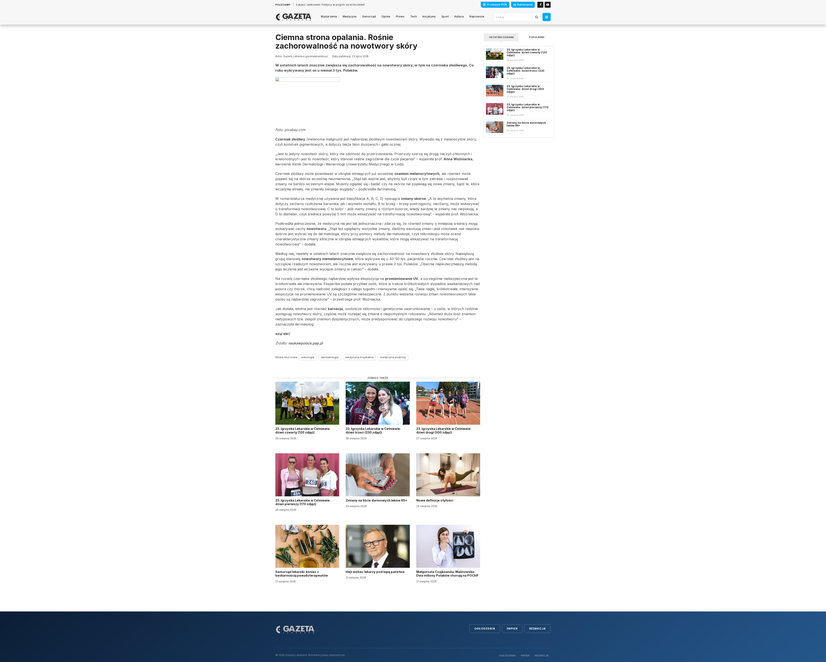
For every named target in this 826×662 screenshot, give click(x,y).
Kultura (459, 16)
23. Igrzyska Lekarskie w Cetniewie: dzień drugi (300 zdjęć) (443, 430)
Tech (413, 16)
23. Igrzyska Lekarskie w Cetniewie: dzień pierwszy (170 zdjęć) (302, 502)
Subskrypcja (524, 4)
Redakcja (537, 628)
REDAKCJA (542, 655)
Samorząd (369, 16)
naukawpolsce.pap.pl (305, 343)
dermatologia (330, 357)
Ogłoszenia (484, 628)
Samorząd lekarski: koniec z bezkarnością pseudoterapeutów (301, 573)
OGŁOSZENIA (507, 655)
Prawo (400, 16)
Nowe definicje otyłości (435, 500)
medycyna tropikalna (359, 357)
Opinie (386, 16)
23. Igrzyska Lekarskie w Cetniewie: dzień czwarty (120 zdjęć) (302, 430)
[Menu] (546, 17)
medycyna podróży (393, 357)
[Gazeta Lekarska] (293, 17)
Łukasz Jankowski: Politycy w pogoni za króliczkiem (330, 4)
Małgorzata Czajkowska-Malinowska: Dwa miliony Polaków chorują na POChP (447, 573)
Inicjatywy (429, 16)
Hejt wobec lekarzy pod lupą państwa (375, 572)
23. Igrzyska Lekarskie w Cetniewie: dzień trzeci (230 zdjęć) (373, 430)
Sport (445, 16)
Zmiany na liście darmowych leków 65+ (377, 500)
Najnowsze (476, 16)
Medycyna (350, 16)
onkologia (307, 357)
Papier (512, 628)
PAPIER (525, 655)
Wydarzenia (329, 16)
